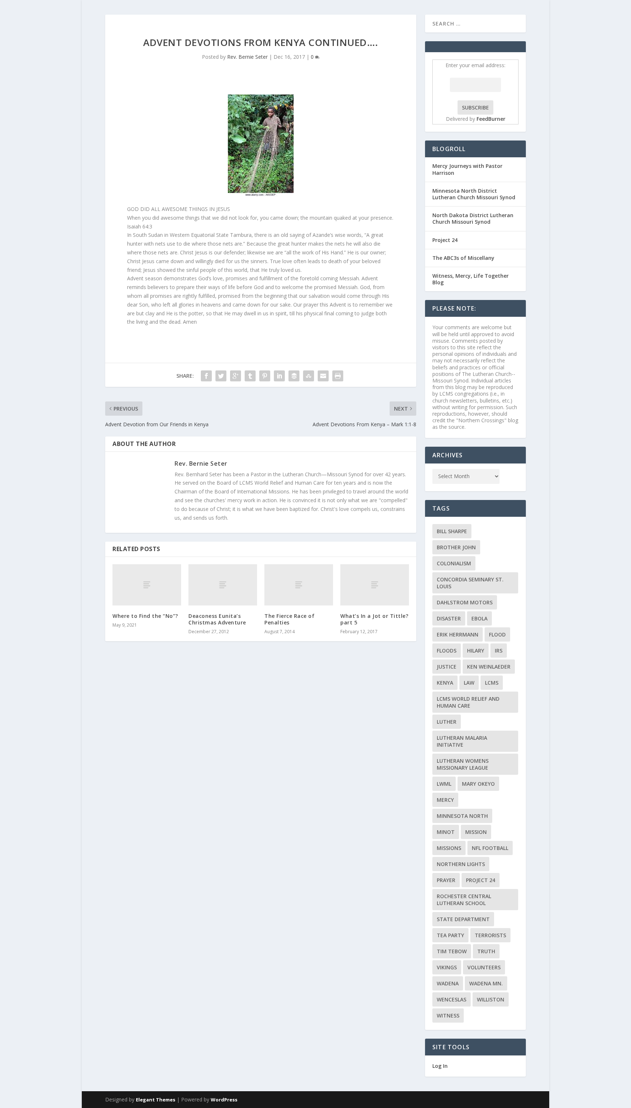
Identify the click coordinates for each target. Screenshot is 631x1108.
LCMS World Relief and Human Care (468, 702)
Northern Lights (461, 864)
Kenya (445, 682)
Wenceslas (451, 999)
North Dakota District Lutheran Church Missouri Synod (472, 218)
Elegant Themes (155, 1099)
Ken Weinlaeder (488, 666)
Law (469, 682)
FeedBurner (491, 118)
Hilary (475, 650)
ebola (479, 618)
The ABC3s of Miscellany (463, 257)
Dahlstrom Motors (465, 602)
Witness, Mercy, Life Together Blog (470, 279)
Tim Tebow (452, 951)
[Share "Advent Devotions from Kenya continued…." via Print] (337, 376)
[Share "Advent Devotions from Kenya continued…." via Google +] (235, 376)
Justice (446, 666)
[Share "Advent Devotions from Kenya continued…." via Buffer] (294, 376)
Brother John (456, 547)
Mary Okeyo (478, 783)
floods (446, 650)
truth (486, 951)
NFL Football (490, 848)
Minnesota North (462, 815)
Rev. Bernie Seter (247, 56)
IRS (498, 650)
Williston (490, 999)
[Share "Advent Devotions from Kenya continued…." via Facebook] (206, 376)
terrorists (490, 935)
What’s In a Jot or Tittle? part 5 (374, 619)
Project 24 (445, 239)
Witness (448, 1015)
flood (497, 634)
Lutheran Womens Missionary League (463, 764)
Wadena (448, 983)
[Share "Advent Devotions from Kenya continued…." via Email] (323, 376)
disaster (449, 618)
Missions (449, 848)
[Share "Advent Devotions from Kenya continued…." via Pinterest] (264, 376)
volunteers (484, 967)
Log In (440, 1065)
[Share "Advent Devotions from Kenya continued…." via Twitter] (221, 376)
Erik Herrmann (457, 634)
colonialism (454, 563)
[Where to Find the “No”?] (146, 584)
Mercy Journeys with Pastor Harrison (467, 169)
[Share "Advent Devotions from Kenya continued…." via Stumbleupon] (308, 376)
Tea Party (450, 935)
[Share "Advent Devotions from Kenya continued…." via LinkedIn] (279, 376)
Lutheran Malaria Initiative (462, 741)
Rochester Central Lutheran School (464, 900)
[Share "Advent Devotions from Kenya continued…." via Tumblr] (250, 376)
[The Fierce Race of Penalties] (298, 584)
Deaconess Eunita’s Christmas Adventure (217, 619)
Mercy (445, 799)
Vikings (447, 967)
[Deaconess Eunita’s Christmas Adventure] (222, 584)
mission (476, 831)
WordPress (224, 1099)
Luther (446, 721)
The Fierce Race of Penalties (289, 619)
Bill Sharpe (452, 531)
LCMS (491, 682)
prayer (446, 880)
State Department (463, 919)
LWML (444, 783)
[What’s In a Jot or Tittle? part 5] (374, 584)
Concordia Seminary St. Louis (470, 583)
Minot (446, 831)
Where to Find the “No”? (145, 615)
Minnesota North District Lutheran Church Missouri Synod (473, 194)
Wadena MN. (486, 983)
